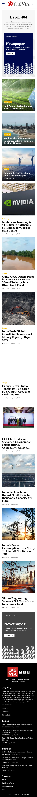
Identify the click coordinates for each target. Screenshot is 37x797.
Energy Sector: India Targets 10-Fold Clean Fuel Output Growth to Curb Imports (16, 390)
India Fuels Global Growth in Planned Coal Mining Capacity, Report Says (17, 335)
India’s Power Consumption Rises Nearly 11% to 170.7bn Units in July (18, 549)
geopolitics (7, 134)
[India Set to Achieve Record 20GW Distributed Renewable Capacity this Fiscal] (18, 470)
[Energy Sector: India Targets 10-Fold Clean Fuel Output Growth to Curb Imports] (18, 363)
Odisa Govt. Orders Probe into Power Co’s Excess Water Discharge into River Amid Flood (18, 281)
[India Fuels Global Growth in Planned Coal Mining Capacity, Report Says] (18, 308)
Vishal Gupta (5, 234)
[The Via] (18, 4)
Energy (6, 169)
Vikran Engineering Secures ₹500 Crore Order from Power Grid (18, 601)
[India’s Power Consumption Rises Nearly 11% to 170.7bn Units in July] (18, 524)
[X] (28, 672)
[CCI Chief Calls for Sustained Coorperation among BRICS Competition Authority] (18, 417)
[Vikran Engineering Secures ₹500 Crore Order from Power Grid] (18, 577)
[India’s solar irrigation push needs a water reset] (18, 95)
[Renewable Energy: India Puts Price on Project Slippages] (18, 164)
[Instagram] (24, 672)
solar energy (7, 102)
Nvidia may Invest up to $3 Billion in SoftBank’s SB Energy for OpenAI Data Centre (17, 226)
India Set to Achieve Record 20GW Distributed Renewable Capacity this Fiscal (18, 496)
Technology (6, 219)
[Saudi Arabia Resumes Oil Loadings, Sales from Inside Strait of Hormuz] (18, 129)
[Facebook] (20, 672)
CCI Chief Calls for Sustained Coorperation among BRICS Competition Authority (16, 443)
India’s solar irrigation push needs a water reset (17, 724)
